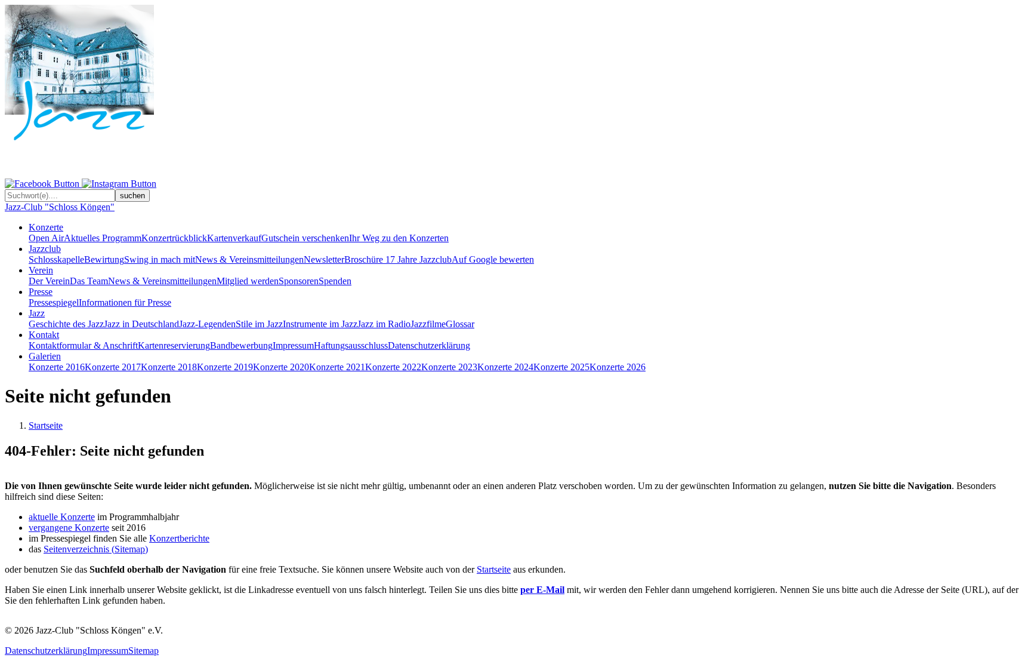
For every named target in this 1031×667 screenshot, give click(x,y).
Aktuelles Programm (102, 238)
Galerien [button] (45, 356)
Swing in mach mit (159, 259)
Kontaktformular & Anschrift (83, 345)
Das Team (89, 281)
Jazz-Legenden (207, 324)
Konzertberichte (179, 538)
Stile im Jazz (259, 324)
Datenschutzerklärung (429, 345)
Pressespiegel (54, 302)
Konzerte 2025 (561, 367)
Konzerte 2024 (505, 367)
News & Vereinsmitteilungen (249, 259)
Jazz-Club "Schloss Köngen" (60, 207)
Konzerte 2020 (281, 367)
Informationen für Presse (125, 302)
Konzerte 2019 (225, 367)
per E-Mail (542, 590)
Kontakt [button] (44, 335)
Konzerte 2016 (57, 367)
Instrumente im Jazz (320, 324)
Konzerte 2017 (113, 367)
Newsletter (324, 259)
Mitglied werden (248, 281)
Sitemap (143, 651)
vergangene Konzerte (69, 527)
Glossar (460, 324)
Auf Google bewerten (493, 259)
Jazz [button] (37, 313)
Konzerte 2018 (169, 367)
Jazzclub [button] (45, 249)
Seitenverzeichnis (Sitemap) (96, 549)
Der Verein (49, 281)
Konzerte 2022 (393, 367)
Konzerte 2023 (449, 367)
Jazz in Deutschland (141, 324)
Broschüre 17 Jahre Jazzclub (398, 259)
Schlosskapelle (56, 259)
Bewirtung (104, 259)
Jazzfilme (428, 324)
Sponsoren (299, 281)
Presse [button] (41, 292)
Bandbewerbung (241, 345)
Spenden (335, 281)
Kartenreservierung (174, 345)
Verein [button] (41, 270)
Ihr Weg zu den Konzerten (399, 238)
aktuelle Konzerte (62, 517)
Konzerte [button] (46, 227)
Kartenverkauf (234, 238)
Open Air (46, 238)
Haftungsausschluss (351, 345)
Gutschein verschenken (305, 238)
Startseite (46, 425)
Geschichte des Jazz (66, 324)
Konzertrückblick (174, 238)
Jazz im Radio (383, 324)
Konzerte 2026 (617, 367)
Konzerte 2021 (337, 367)
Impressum (293, 345)
